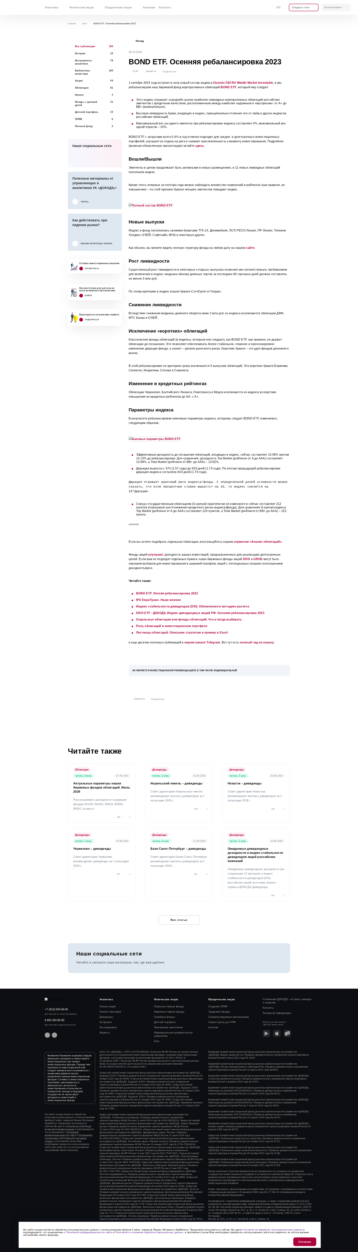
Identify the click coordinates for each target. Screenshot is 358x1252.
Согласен (305, 1241)
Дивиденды (106, 1017)
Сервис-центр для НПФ (222, 1022)
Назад (140, 40)
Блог (157, 1041)
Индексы (105, 1032)
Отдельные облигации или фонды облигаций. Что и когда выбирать (189, 619)
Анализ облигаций (110, 1011)
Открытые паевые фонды (169, 1006)
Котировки (106, 1022)
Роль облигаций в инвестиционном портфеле (171, 626)
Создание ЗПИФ (217, 1006)
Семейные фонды (164, 1017)
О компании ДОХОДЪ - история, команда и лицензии (287, 1001)
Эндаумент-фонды (219, 1011)
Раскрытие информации (277, 1013)
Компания (149, 7)
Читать (85, 202)
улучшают (156, 554)
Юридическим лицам (118, 7)
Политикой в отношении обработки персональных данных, (68, 1138)
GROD (258, 559)
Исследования (108, 1027)
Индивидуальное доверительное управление (173, 1034)
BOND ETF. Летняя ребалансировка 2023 (167, 593)
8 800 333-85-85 (54, 1020)
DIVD (246, 559)
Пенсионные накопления (168, 1027)
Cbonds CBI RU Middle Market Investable (243, 82)
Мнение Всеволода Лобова (96, 243)
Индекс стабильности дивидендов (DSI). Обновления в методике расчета (192, 606)
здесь (199, 145)
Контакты (165, 7)
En (278, 7)
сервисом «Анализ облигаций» (258, 541)
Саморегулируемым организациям (228, 1017)
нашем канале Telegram (202, 642)
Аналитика (51, 7)
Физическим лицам (81, 7)
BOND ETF (228, 87)
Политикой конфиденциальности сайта (89, 1232)
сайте (250, 247)
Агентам (213, 1027)
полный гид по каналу (257, 642)
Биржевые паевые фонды (169, 1011)
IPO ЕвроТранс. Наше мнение (158, 599)
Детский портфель (165, 1022)
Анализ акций (108, 1006)
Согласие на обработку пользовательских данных (272, 1229)
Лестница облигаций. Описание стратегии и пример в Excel (182, 632)
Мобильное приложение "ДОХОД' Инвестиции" (274, 1023)
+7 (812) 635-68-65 (56, 1009)
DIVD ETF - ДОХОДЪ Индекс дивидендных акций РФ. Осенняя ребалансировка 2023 (200, 613)
